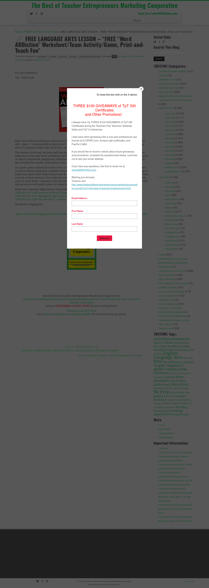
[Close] (141, 89)
